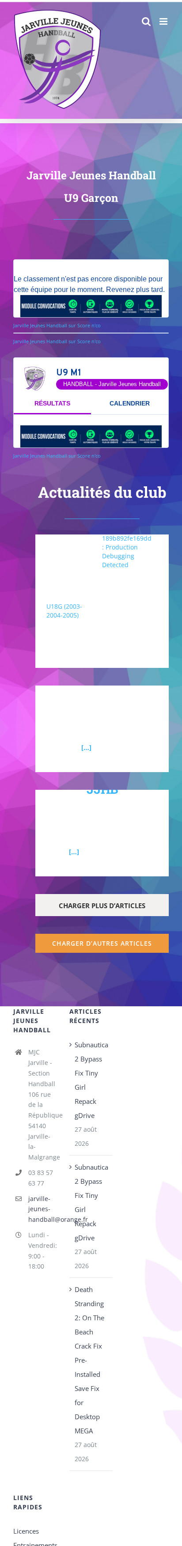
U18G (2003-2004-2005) (64, 610)
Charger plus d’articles (102, 905)
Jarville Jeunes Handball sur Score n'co (57, 325)
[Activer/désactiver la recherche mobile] (146, 21)
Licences (26, 1531)
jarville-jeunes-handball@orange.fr (42, 1209)
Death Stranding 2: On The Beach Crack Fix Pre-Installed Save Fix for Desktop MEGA (89, 1360)
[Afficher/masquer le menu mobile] (164, 21)
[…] (86, 747)
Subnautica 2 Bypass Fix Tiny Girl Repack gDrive (91, 1080)
